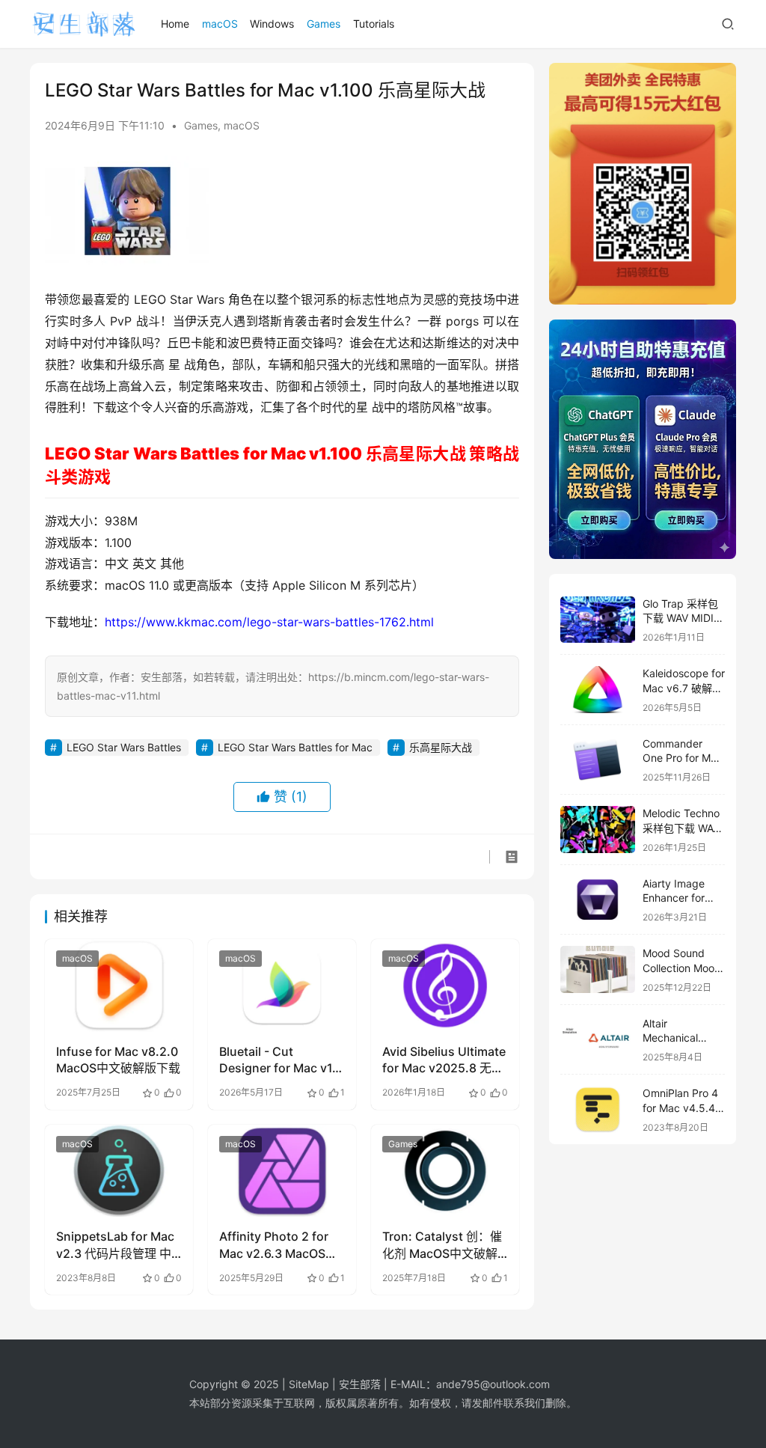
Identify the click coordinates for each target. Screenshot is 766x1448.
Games (323, 23)
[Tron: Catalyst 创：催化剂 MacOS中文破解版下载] (445, 1171)
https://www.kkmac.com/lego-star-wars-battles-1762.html (269, 621)
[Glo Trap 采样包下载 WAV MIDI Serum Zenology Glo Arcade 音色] (597, 620)
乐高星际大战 (440, 747)
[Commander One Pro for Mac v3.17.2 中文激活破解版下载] (597, 759)
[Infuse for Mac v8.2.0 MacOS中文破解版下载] (119, 985)
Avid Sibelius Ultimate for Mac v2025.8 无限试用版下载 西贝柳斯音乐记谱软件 (444, 1060)
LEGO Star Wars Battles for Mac (295, 747)
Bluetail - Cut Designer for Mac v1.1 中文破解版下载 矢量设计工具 (280, 1060)
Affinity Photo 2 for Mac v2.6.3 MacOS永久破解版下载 (278, 1245)
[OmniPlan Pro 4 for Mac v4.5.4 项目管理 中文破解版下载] (597, 1109)
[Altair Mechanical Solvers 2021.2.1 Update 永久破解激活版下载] (597, 1039)
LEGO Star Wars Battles (124, 747)
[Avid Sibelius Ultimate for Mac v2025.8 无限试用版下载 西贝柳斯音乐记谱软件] (445, 985)
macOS (220, 23)
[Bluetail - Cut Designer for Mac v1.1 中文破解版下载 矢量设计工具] (282, 985)
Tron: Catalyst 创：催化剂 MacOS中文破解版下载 (442, 1245)
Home (175, 23)
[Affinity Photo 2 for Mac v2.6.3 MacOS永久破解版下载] (282, 1171)
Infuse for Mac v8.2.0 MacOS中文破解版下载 (118, 1059)
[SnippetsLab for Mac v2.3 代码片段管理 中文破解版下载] (119, 1171)
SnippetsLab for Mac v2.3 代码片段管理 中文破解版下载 (115, 1245)
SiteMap (309, 1384)
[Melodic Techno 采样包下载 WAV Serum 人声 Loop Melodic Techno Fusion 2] (597, 829)
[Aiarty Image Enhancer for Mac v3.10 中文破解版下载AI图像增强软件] (597, 899)
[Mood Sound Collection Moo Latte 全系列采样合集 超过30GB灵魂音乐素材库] (597, 969)
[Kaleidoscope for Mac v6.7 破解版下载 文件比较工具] (597, 689)
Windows (272, 23)
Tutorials (373, 23)
